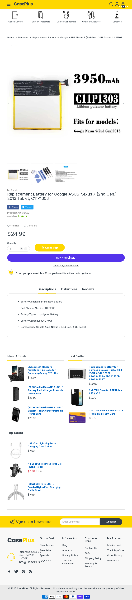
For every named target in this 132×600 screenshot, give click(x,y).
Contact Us (91, 548)
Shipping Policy (93, 558)
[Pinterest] (23, 572)
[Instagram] (30, 572)
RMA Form (113, 560)
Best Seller (76, 356)
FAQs (87, 553)
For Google (12, 190)
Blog (64, 545)
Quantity (11, 243)
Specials (44, 555)
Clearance (45, 560)
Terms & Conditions (68, 562)
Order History (114, 555)
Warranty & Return (91, 565)
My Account (114, 545)
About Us (67, 550)
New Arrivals (17, 356)
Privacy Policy (70, 555)
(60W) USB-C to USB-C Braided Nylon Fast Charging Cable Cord (44, 487)
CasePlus (22, 588)
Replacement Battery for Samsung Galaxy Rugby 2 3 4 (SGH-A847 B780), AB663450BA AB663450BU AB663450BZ (105, 373)
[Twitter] (16, 572)
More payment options (66, 265)
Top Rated (15, 433)
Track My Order (116, 550)
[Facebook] (9, 572)
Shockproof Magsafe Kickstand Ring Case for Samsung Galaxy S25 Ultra (43, 370)
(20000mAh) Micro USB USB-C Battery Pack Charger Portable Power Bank (45, 390)
